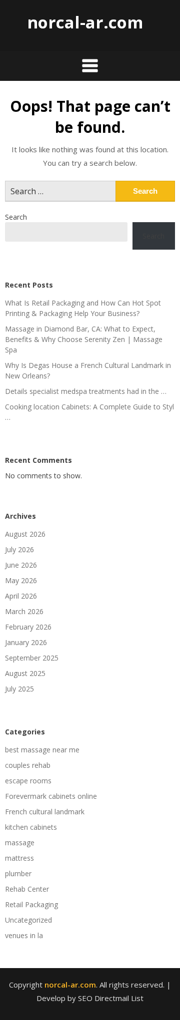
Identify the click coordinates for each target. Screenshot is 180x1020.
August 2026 (25, 534)
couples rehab (27, 765)
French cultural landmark (44, 811)
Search (16, 217)
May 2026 (21, 580)
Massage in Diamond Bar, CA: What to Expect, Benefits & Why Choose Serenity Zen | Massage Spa (83, 339)
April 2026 (21, 596)
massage (19, 842)
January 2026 (26, 642)
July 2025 (19, 688)
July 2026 (19, 549)
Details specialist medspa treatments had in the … (85, 391)
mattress (19, 858)
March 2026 (24, 611)
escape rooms (28, 780)
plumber (18, 873)
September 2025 (31, 658)
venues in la (24, 935)
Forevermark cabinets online (51, 796)
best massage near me (42, 749)
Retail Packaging (31, 904)
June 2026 (21, 565)
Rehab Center (27, 889)
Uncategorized (28, 920)
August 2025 (25, 673)
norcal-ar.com (85, 22)
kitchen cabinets (31, 827)
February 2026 (28, 627)
